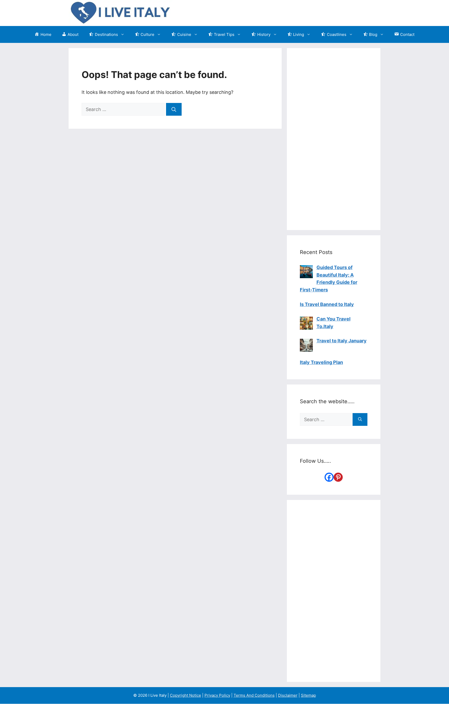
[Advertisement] (333, 139)
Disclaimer (288, 695)
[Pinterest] (338, 477)
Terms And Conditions (254, 695)
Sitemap (308, 695)
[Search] (174, 109)
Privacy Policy (217, 695)
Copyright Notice (185, 695)
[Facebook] (329, 477)
